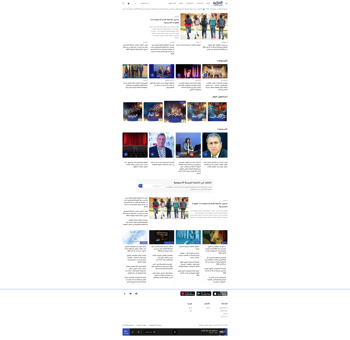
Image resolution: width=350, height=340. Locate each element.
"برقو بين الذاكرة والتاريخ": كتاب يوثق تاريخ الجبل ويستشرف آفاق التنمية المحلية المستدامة (162, 267)
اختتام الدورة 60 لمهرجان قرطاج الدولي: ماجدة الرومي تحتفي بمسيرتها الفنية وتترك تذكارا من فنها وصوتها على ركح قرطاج (135, 270)
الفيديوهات (189, 3)
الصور (181, 3)
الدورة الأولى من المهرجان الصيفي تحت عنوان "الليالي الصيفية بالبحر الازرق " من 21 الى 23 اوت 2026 (135, 249)
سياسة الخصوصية (155, 325)
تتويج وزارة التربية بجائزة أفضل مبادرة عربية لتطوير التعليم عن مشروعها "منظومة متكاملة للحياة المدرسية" (135, 85)
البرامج (225, 314)
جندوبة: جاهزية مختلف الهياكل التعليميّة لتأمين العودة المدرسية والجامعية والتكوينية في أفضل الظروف (135, 222)
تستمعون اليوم (220, 97)
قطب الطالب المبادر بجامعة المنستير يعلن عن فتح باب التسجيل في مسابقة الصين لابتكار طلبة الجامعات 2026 (135, 47)
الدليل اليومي (172, 3)
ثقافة (208, 308)
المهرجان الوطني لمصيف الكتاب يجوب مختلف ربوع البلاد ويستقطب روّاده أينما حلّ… (162, 258)
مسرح (224, 242)
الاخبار (176, 16)
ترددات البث (224, 316)
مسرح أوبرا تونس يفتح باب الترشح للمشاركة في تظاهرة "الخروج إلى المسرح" (217, 280)
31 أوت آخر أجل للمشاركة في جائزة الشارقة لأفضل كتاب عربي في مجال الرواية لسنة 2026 (162, 249)
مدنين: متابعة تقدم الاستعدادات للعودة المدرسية (164, 21)
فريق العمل (224, 311)
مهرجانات (224, 80)
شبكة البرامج (224, 308)
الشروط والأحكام (128, 325)
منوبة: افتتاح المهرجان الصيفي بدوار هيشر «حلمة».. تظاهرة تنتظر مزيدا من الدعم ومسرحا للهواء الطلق (136, 259)
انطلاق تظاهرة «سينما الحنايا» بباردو (188, 45)
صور (190, 311)
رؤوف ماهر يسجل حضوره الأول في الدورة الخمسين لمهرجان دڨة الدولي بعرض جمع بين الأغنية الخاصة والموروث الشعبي (189, 87)
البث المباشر (148, 332)
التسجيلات (199, 3)
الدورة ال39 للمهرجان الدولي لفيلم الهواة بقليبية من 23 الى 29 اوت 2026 (188, 273)
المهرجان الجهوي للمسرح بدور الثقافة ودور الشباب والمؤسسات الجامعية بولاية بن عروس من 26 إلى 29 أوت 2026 (215, 261)
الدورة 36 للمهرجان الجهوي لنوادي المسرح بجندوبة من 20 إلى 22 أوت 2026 (215, 271)
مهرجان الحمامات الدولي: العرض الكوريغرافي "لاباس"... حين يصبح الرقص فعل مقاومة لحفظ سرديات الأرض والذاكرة (216, 87)
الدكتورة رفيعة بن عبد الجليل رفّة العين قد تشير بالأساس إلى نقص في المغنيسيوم (161, 85)
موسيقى (197, 80)
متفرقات (224, 42)
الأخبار (208, 3)
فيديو (190, 308)
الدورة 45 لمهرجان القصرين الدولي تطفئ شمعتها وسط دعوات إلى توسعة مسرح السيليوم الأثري (135, 280)
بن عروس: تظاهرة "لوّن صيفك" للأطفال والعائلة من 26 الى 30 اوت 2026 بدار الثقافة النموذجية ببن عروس (215, 47)
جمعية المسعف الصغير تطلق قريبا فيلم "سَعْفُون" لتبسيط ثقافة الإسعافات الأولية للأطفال (188, 264)
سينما (198, 42)
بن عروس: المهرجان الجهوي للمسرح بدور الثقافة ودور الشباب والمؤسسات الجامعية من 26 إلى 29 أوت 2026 (215, 250)
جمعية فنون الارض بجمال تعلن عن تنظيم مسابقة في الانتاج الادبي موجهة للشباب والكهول (162, 275)
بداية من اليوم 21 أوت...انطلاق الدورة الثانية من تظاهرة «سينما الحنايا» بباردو (188, 256)
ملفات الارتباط (141, 325)
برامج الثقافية (169, 80)
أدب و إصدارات (169, 242)
